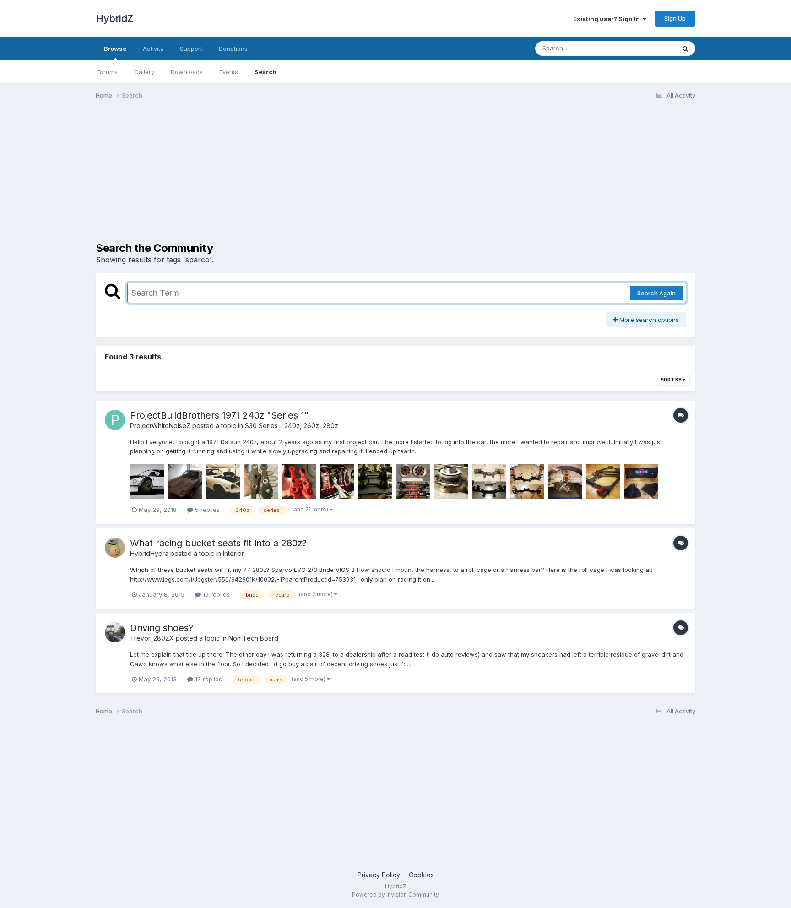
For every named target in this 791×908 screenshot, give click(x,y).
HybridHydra (149, 553)
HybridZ (114, 18)
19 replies (215, 594)
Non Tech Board (253, 638)
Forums (107, 72)
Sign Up (675, 18)
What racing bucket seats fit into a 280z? (218, 543)
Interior (233, 553)
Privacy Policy (379, 875)
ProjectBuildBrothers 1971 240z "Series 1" (219, 415)
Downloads (187, 72)
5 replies (206, 509)
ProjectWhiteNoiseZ (160, 426)
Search (265, 72)
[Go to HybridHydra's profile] (115, 548)
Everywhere (647, 48)
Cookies (421, 875)
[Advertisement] (262, 178)
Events (228, 72)
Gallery (144, 72)
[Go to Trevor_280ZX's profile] (115, 632)
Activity (153, 48)
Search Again (656, 293)
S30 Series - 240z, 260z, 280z (291, 426)
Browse (115, 48)
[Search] (685, 48)
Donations (233, 48)
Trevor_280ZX (152, 638)
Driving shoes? (161, 627)
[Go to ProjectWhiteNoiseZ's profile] (115, 420)
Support (191, 48)
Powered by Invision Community (395, 894)
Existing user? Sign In (608, 18)
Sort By (672, 379)
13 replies (207, 679)
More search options (648, 319)
